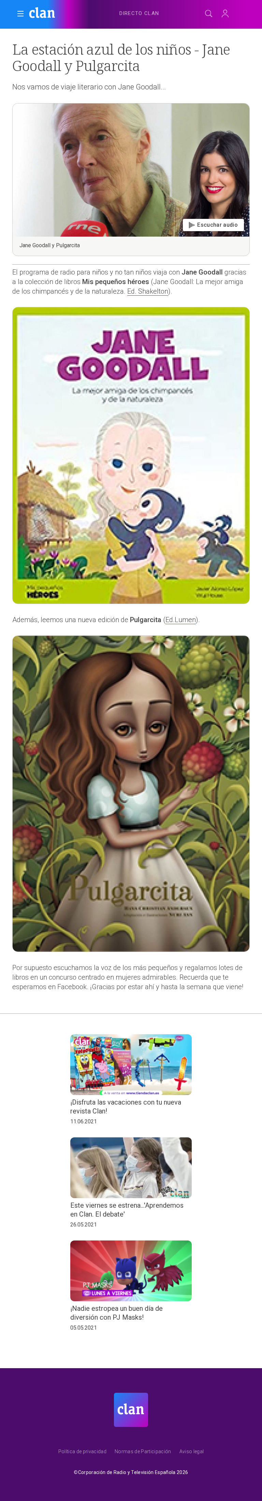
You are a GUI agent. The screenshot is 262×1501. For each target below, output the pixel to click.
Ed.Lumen (180, 620)
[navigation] (139, 12)
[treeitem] (139, 13)
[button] (20, 13)
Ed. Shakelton (147, 291)
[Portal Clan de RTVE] (42, 13)
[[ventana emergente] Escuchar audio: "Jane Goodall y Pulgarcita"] (131, 179)
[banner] (61, 13)
